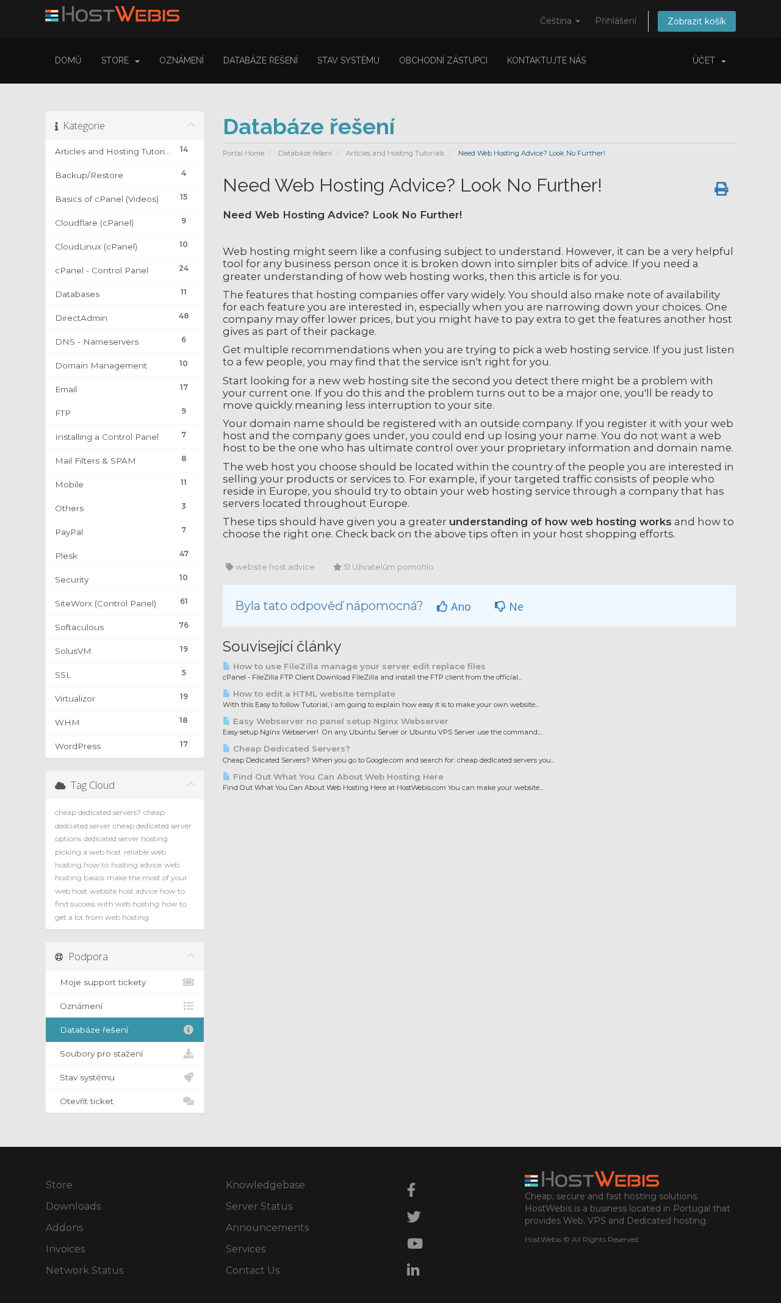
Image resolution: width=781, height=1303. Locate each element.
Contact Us (252, 1270)
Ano (459, 606)
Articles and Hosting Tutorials (395, 153)
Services (245, 1249)
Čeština (557, 20)
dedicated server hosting (126, 838)
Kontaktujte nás (546, 60)
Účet (706, 60)
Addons (64, 1227)
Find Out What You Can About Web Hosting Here (337, 776)
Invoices (65, 1249)
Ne (515, 606)
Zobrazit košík (697, 21)
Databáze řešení (260, 60)
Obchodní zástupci (443, 60)
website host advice (123, 891)
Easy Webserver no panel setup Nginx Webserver (339, 721)
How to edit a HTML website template (313, 693)
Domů (68, 60)
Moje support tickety (100, 982)
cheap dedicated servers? (98, 812)
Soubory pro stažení (99, 1053)
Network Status (84, 1270)
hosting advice (136, 864)
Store (117, 60)
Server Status (259, 1206)
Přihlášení (615, 20)
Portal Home (243, 153)
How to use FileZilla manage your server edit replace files (358, 666)
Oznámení (181, 60)
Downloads (73, 1206)
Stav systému (348, 60)
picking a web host (88, 851)
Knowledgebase (265, 1185)
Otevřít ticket (84, 1101)
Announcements (267, 1227)
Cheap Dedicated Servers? (290, 748)
